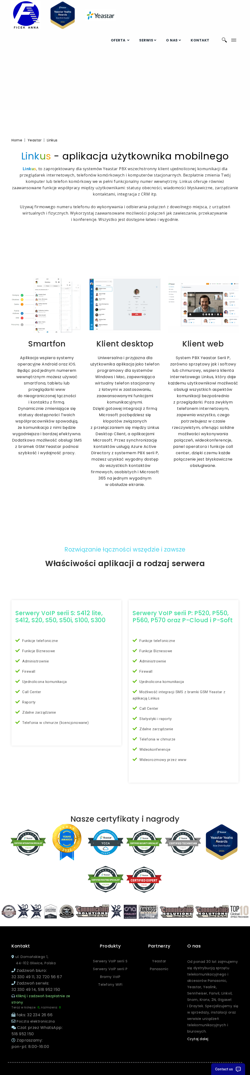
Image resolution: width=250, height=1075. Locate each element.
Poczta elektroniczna (36, 1021)
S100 (81, 620)
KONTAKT (200, 40)
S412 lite (89, 613)
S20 (36, 620)
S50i (65, 620)
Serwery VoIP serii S (110, 961)
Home (16, 140)
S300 (98, 620)
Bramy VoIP (110, 976)
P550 (219, 613)
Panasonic (159, 969)
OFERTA (118, 40)
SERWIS (146, 40)
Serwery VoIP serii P (110, 969)
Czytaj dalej (197, 1038)
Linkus (52, 140)
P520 (201, 613)
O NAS (172, 40)
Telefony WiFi (110, 984)
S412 (22, 620)
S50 (51, 620)
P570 (158, 620)
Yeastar (35, 140)
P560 (140, 620)
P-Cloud (195, 620)
